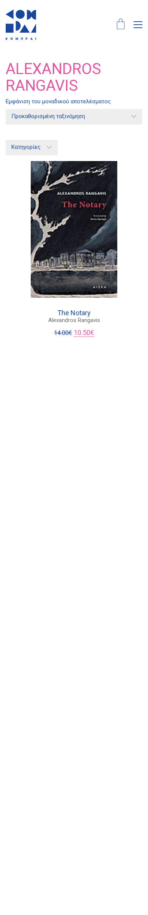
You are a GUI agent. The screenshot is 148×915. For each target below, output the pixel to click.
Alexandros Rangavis (74, 320)
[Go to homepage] (21, 24)
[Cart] (120, 25)
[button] (138, 24)
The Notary (74, 313)
